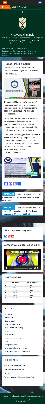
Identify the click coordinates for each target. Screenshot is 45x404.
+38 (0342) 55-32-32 (13, 41)
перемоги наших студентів (14, 338)
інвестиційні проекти (12, 324)
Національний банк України (14, 369)
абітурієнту (9, 314)
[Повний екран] (38, 268)
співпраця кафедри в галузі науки (17, 351)
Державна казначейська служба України (19, 377)
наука (7, 331)
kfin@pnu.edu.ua (13, 43)
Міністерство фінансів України (15, 365)
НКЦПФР (7, 373)
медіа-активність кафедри (14, 328)
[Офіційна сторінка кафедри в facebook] (22, 11)
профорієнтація (11, 345)
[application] (22, 259)
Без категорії (10, 321)
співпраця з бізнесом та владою (16, 348)
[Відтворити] (7, 268)
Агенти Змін (9, 318)
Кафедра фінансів (22, 34)
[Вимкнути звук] (35, 268)
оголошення (9, 334)
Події (7, 341)
